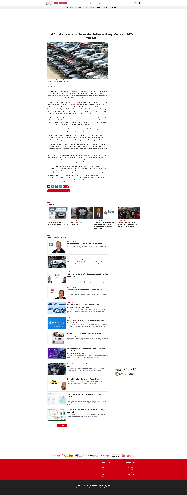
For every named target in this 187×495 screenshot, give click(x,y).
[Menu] (139, 2)
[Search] (135, 2)
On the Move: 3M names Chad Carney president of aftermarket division (85, 290)
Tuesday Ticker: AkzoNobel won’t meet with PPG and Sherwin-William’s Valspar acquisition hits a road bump (104, 225)
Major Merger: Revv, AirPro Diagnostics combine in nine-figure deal (87, 275)
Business (69, 256)
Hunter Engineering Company (77, 336)
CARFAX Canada (74, 322)
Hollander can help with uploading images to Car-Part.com (58, 223)
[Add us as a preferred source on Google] (67, 186)
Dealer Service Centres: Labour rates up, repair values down (87, 365)
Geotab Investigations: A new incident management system (86, 395)
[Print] (48, 186)
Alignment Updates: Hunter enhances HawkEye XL (85, 333)
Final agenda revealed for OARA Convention (81, 223)
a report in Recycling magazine (70, 104)
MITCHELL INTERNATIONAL (77, 353)
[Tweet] (60, 186)
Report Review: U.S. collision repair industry (83, 305)
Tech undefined (51, 86)
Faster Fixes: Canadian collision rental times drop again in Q (85, 411)
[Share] (52, 186)
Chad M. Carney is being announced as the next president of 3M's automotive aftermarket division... (87, 295)
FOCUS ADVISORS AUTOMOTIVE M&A (79, 307)
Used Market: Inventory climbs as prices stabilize (85, 320)
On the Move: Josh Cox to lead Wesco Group (83, 379)
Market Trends (71, 271)
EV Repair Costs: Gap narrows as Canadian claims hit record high (86, 349)
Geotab (72, 399)
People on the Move (72, 241)
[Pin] (64, 186)
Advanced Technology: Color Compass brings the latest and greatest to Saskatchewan (127, 224)
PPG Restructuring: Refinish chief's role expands (85, 243)
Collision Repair (51, 220)
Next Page (62, 425)
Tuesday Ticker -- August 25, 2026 (79, 259)
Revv (71, 279)
